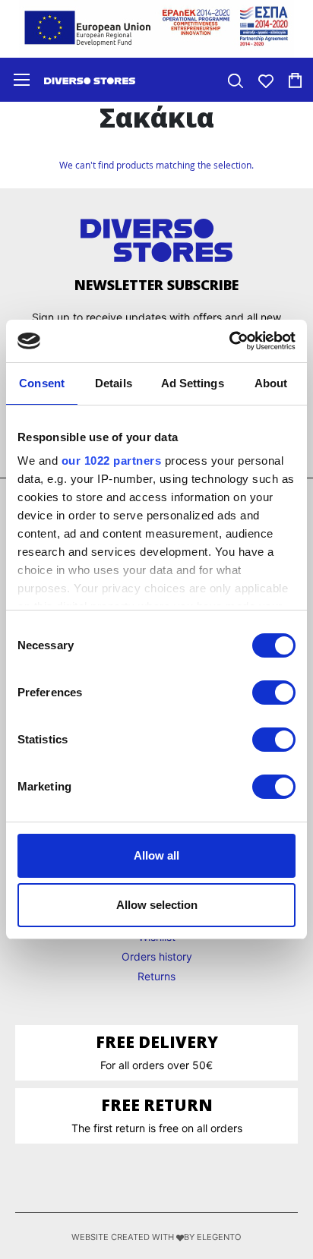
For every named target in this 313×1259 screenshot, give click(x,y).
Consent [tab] (42, 383)
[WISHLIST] (266, 79)
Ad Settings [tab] (192, 383)
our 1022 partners (112, 460)
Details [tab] (113, 383)
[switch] (274, 694)
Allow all (156, 855)
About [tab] (271, 383)
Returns (156, 976)
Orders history (157, 956)
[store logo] (89, 80)
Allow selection (157, 904)
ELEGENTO (219, 1237)
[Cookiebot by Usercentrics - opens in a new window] (229, 341)
